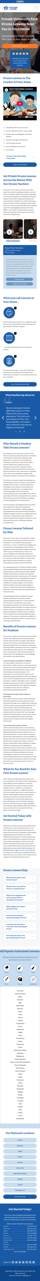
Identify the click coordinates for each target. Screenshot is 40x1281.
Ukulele (20, 1107)
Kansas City (20, 1168)
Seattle (20, 1185)
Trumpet (20, 1101)
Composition (20, 1023)
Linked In (20, 1262)
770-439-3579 (32, 1226)
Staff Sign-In (26, 1275)
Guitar (20, 972)
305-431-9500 (32, 1240)
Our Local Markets (20, 1251)
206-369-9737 (32, 1247)
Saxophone (20, 1089)
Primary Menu (36, 7)
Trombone (20, 1098)
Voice (7, 984)
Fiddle (20, 1032)
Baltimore (20, 1146)
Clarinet (20, 1020)
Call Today (20, 384)
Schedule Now (20, 1197)
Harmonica (20, 1044)
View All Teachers (19, 284)
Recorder (20, 1086)
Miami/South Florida (20, 1173)
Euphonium (20, 1029)
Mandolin (20, 1053)
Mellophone (20, 1056)
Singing (20, 1092)
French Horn (20, 1038)
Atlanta (12, 252)
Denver (20, 1157)
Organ (20, 1077)
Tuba (20, 1104)
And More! (33, 984)
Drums (18, 250)
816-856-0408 (32, 1238)
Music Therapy (20, 1071)
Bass (20, 1002)
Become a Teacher (15, 1275)
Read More (19, 279)
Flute (20, 1035)
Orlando (20, 1179)
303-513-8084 (32, 1233)
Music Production (20, 1065)
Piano (7, 972)
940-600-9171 (32, 1231)
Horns (20, 1047)
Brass (20, 1011)
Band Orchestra (20, 994)
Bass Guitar (20, 1005)
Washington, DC (20, 1190)
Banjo (20, 997)
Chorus (20, 1017)
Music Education (20, 1059)
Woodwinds (20, 1118)
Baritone (20, 1000)
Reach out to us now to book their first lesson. (17, 848)
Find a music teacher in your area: (20, 1224)
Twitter (16, 1262)
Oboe (20, 1074)
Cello (20, 1014)
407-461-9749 (32, 1244)
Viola (20, 1109)
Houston (20, 1162)
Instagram (33, 1262)
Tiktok (30, 1262)
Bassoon (20, 1008)
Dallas (20, 1151)
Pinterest (26, 1262)
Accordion (20, 991)
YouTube (23, 1262)
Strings (20, 1095)
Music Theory (20, 1068)
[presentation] (4, 418)
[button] (16, 432)
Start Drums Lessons (20, 46)
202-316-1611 (32, 1228)
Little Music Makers (20, 1050)
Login (20, 1)
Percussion (20, 1080)
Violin (33, 972)
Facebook (13, 1262)
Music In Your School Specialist (20, 1062)
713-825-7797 (32, 1235)
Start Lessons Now (20, 164)
